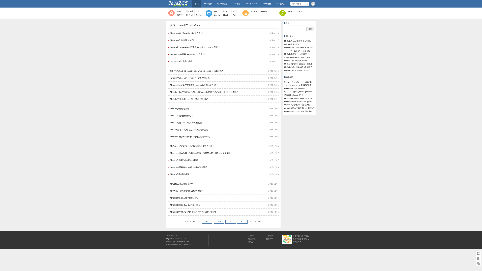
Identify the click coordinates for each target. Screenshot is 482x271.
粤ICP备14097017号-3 (182, 242)
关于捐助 (269, 236)
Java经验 (267, 4)
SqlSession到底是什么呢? (182, 61)
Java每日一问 (251, 4)
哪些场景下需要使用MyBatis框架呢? (186, 191)
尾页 (242, 221)
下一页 (230, 221)
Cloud (225, 15)
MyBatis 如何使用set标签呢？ (296, 54)
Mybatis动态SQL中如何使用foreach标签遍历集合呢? (193, 85)
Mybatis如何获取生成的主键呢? (184, 160)
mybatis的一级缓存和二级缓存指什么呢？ (300, 51)
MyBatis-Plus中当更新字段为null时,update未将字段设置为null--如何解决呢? (204, 92)
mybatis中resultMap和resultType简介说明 (300, 101)
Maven (290, 11)
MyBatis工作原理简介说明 (181, 184)
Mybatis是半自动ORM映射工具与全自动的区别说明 (193, 212)
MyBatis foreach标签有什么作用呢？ (298, 41)
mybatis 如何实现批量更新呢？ (296, 61)
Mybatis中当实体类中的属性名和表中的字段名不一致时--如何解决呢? (201, 153)
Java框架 (183, 25)
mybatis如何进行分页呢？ (181, 116)
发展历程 (251, 239)
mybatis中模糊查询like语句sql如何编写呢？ (189, 167)
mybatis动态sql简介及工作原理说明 (186, 123)
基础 (197, 11)
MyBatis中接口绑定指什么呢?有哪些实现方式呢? (192, 146)
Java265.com (178, 244)
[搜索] (307, 4)
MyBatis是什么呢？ (291, 44)
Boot (215, 11)
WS (234, 15)
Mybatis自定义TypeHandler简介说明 (186, 33)
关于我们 (251, 236)
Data (225, 11)
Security (217, 15)
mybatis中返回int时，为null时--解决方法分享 (190, 78)
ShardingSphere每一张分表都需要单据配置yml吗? (304, 82)
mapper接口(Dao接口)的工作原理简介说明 (189, 130)
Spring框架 (222, 4)
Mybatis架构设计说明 (179, 174)
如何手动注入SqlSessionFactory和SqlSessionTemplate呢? (196, 71)
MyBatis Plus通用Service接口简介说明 (187, 54)
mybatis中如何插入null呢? (294, 88)
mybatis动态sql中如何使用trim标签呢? (299, 108)
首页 (197, 4)
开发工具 (180, 15)
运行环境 (189, 15)
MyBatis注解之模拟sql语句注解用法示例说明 (301, 67)
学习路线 (189, 11)
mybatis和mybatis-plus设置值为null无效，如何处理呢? (194, 47)
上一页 (218, 221)
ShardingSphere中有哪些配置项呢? (298, 85)
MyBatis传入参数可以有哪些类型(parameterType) (303, 105)
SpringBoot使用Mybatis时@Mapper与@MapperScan (305, 92)
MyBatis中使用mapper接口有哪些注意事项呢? (190, 137)
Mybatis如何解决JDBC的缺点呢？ (185, 205)
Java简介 (208, 4)
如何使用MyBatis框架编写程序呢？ (298, 57)
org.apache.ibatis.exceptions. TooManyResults (302, 98)
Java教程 (236, 4)
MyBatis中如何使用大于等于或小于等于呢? (189, 99)
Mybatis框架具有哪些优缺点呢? (184, 198)
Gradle (300, 11)
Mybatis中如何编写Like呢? (182, 40)
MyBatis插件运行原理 (179, 109)
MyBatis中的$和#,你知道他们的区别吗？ (300, 64)
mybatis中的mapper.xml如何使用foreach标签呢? (303, 111)
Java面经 (280, 4)
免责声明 (269, 239)
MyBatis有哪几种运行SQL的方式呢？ (298, 48)
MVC (235, 11)
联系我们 (251, 242)
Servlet (198, 15)
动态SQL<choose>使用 (293, 95)
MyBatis (254, 11)
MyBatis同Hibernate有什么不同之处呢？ (300, 70)
